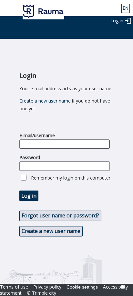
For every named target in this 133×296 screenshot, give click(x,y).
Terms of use (14, 287)
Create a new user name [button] (51, 231)
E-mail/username (37, 135)
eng (125, 8)
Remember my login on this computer (70, 178)
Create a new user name (45, 101)
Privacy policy (47, 287)
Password (29, 157)
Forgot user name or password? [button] (60, 215)
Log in (116, 20)
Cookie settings (82, 287)
